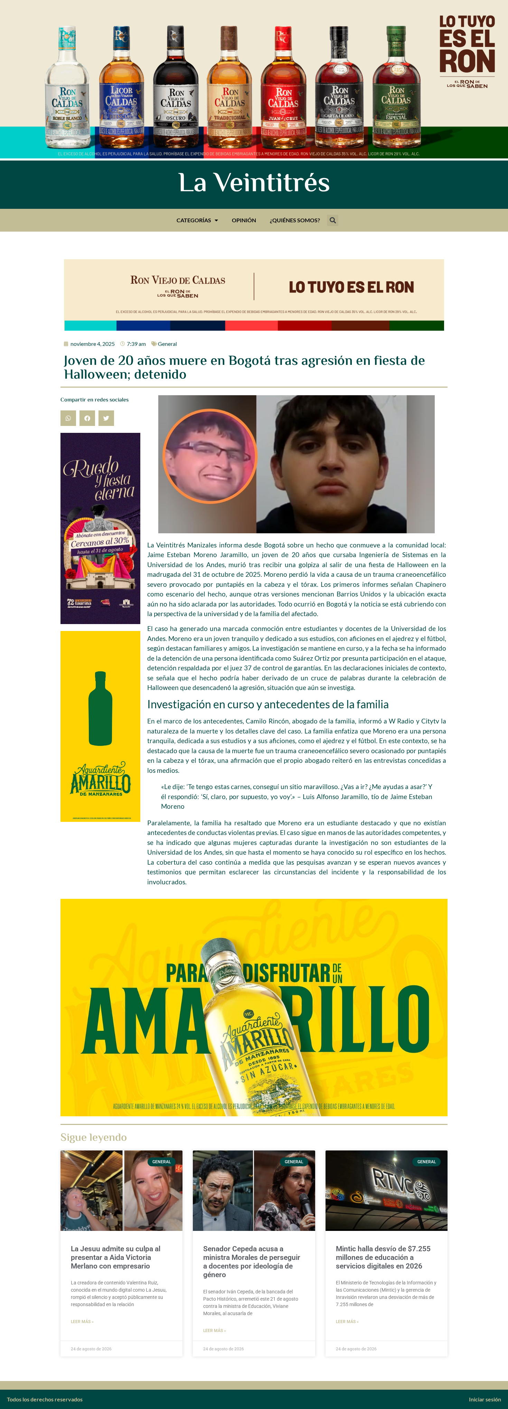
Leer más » (82, 1321)
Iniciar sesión (485, 1399)
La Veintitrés (254, 184)
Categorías (194, 220)
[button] (332, 220)
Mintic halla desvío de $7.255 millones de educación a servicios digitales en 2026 (383, 1257)
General (167, 343)
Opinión (244, 220)
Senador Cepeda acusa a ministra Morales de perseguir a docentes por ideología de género (251, 1262)
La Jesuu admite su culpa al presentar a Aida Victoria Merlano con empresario (115, 1257)
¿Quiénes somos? (295, 220)
